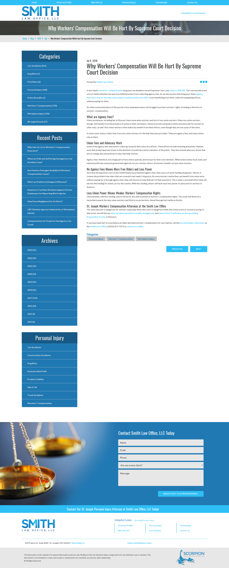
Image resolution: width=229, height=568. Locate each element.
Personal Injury (129, 2)
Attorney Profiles (125, 525)
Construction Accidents (39, 355)
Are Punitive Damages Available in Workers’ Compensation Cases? (49, 172)
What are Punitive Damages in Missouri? (47, 182)
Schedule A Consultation (193, 13)
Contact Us (192, 2)
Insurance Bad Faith (37, 371)
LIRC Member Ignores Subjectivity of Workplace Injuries (51, 211)
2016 (31, 306)
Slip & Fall (32, 387)
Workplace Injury (146, 239)
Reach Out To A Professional (181, 494)
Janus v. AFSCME (177, 90)
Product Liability (35, 379)
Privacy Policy (148, 520)
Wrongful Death (37, 121)
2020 (31, 274)
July (45, 38)
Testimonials (161, 2)
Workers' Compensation (120, 239)
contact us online (135, 226)
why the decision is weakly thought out (132, 213)
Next (199, 249)
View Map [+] (78, 543)
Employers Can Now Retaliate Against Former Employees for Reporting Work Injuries (49, 191)
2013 (31, 322)
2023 (31, 250)
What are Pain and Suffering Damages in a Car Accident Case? (49, 160)
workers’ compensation (111, 90)
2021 (31, 266)
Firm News (34, 81)
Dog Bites (33, 73)
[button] (160, 525)
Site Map (137, 520)
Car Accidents (36, 65)
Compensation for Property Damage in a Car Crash (49, 223)
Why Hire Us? (124, 530)
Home (34, 2)
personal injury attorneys (192, 223)
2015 (31, 314)
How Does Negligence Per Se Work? (45, 201)
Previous (177, 249)
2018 (39, 38)
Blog (32, 38)
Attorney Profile (64, 2)
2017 (32, 298)
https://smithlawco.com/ (139, 543)
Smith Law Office (98, 226)
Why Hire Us (96, 2)
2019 (31, 282)
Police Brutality (36, 97)
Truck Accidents (35, 395)
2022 (31, 258)
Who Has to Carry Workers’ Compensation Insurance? (48, 149)
